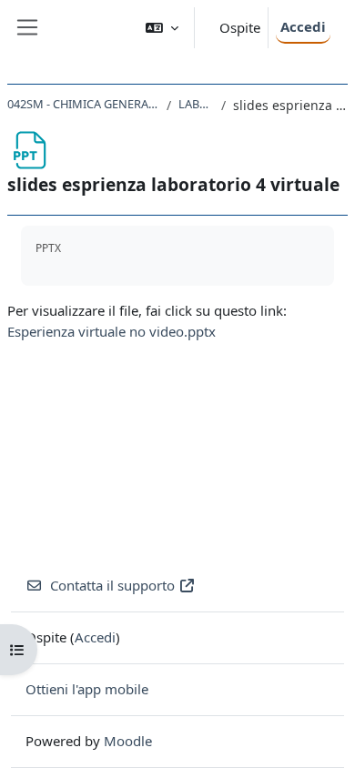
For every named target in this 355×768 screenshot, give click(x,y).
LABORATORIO (196, 104)
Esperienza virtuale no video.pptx (111, 331)
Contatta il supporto (112, 585)
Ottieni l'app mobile (86, 689)
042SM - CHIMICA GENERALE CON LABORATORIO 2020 (83, 104)
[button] (162, 28)
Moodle (128, 741)
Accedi (303, 26)
